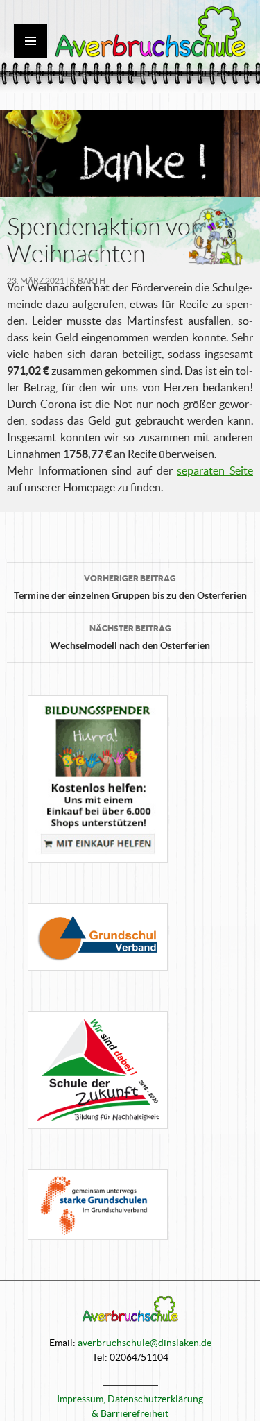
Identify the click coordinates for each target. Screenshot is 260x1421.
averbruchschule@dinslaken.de (144, 1342)
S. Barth (87, 280)
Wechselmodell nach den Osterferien (130, 637)
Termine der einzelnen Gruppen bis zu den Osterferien (130, 587)
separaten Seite (215, 470)
